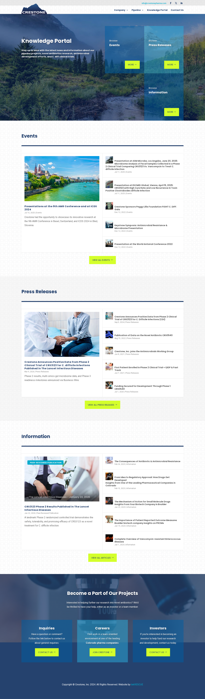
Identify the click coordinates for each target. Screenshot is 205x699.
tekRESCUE (137, 684)
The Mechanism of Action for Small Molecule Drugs (142, 503)
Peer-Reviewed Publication (48, 513)
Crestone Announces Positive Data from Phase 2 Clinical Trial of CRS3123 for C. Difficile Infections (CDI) (146, 318)
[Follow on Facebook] (171, 3)
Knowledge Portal (157, 10)
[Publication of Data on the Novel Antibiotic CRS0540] (109, 334)
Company (119, 10)
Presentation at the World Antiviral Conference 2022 (144, 244)
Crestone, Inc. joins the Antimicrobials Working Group (144, 351)
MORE (131, 64)
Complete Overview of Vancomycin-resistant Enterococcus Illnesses (148, 540)
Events (39, 213)
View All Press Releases (101, 404)
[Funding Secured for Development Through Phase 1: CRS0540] (109, 385)
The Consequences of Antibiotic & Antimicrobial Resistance (147, 461)
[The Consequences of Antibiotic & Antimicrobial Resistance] (109, 460)
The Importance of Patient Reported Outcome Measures (146, 521)
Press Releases (42, 372)
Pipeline (136, 10)
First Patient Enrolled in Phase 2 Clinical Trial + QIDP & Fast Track (146, 369)
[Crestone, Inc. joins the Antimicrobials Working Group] (109, 350)
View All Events (101, 260)
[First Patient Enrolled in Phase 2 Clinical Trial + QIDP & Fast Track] (109, 366)
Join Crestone (101, 652)
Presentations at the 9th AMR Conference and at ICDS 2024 (60, 208)
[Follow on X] (176, 3)
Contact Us (177, 10)
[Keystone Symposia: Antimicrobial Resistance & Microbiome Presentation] (109, 224)
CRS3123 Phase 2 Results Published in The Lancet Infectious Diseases (56, 508)
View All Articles (101, 557)
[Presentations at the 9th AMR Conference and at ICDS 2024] (61, 178)
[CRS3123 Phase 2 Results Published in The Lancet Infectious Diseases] (61, 479)
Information (131, 464)
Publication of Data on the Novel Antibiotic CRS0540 (144, 335)
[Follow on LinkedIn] (181, 3)
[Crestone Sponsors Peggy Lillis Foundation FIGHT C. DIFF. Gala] (109, 206)
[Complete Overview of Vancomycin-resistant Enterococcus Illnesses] (109, 538)
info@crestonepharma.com (154, 3)
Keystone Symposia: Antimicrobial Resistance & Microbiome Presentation (141, 227)
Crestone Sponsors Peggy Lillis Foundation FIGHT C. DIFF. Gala (146, 208)
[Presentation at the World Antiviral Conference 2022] (109, 243)
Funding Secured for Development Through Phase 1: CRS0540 (143, 387)
